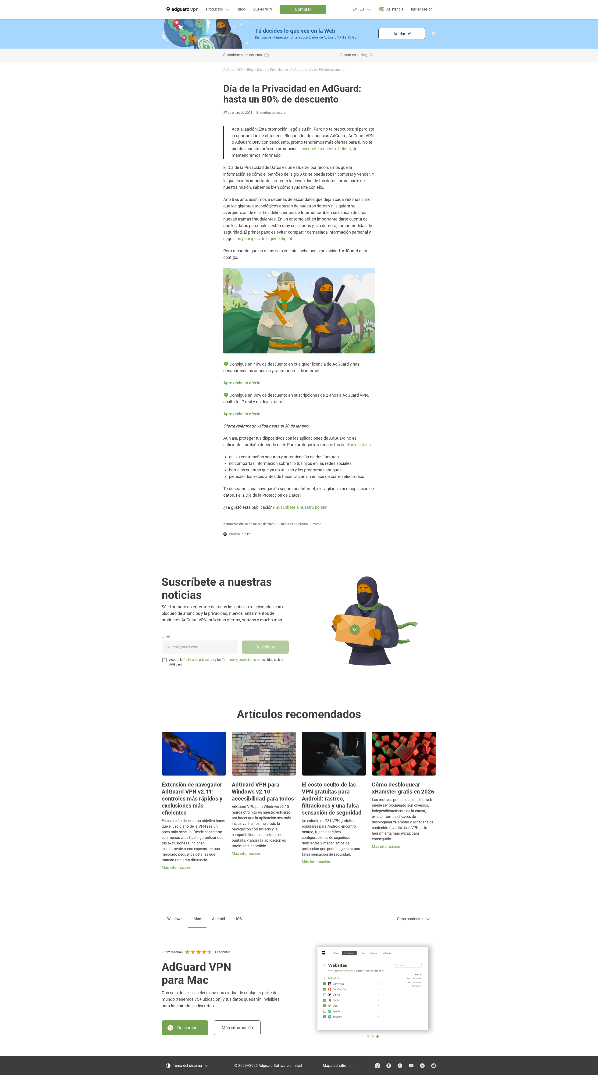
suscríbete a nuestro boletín (325, 148)
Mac (197, 919)
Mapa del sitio (334, 1065)
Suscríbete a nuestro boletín (301, 507)
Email (166, 636)
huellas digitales (356, 444)
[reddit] (433, 1065)
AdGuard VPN (233, 69)
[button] (433, 33)
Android (218, 919)
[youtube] (411, 1065)
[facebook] (389, 1065)
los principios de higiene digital (264, 238)
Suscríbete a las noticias (242, 55)
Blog (250, 69)
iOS (239, 919)
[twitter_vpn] (400, 1065)
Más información (237, 1027)
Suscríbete (265, 646)
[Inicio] (182, 9)
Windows (174, 919)
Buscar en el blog (353, 55)
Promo (316, 524)
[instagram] (377, 1065)
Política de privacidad (198, 660)
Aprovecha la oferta (241, 382)
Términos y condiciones (239, 660)
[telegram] (422, 1065)
